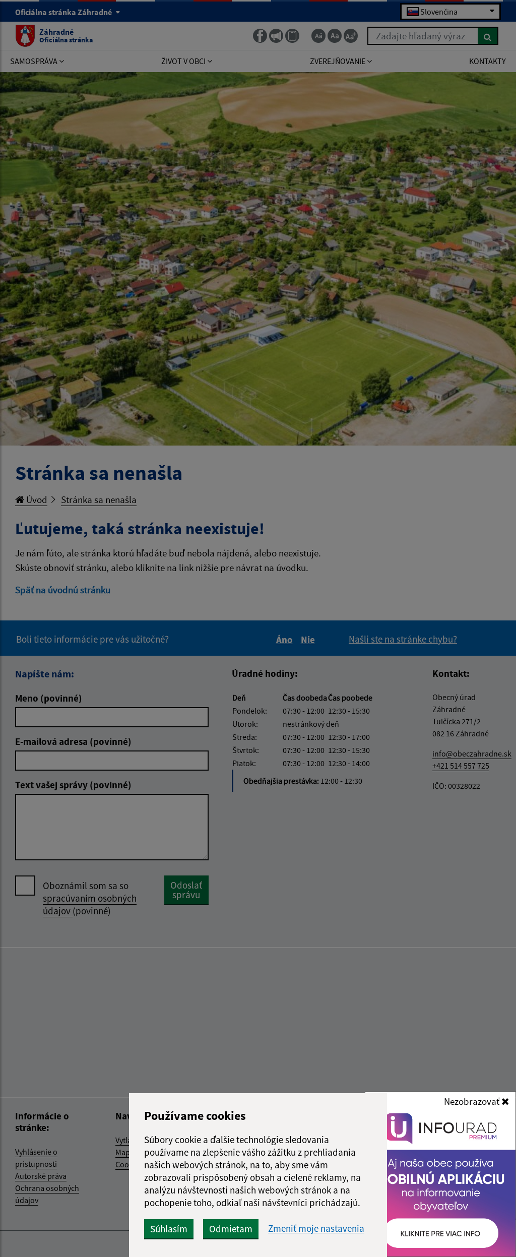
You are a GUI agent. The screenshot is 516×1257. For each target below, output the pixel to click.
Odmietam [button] (230, 1229)
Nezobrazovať (472, 1101)
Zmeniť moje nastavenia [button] (316, 1228)
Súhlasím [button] (168, 1229)
